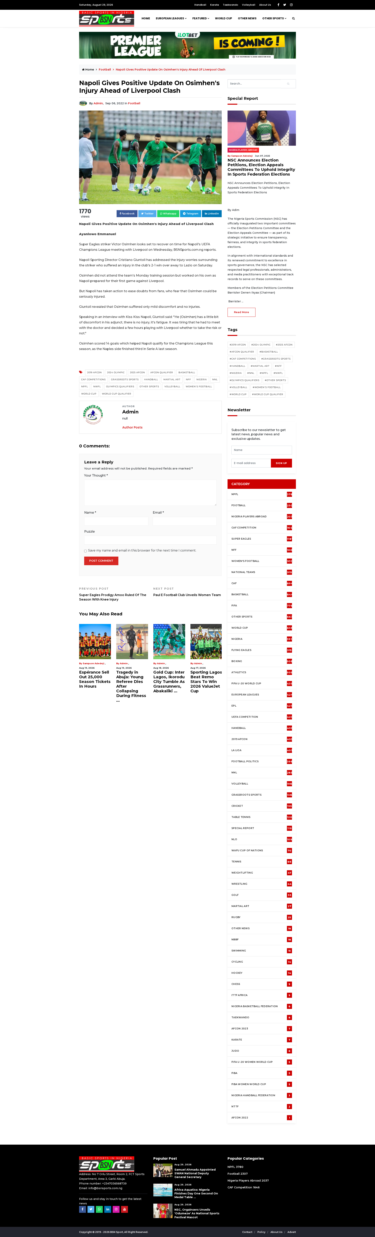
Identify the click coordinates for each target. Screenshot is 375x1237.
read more (241, 312)
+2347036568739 (114, 1183)
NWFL (97, 386)
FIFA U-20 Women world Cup (260, 1062)
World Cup (88, 393)
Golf (261, 895)
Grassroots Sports (125, 379)
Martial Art (171, 379)
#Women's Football (267, 387)
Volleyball (248, 5)
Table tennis (261, 817)
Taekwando (230, 5)
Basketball (187, 372)
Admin (98, 103)
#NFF (278, 366)
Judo (260, 1050)
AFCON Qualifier (161, 372)
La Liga (261, 750)
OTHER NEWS (247, 18)
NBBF (261, 939)
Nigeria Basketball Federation (260, 1006)
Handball (200, 5)
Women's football (261, 561)
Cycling (261, 961)
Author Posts (132, 427)
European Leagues (170, 18)
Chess (260, 984)
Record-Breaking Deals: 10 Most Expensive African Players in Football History (94, 686)
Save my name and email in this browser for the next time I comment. (142, 550)
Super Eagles (262, 538)
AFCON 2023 (260, 1028)
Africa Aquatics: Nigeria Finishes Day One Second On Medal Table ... (196, 1193)
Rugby (261, 917)
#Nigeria (236, 373)
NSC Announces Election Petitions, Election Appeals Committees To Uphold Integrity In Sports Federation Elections (261, 167)
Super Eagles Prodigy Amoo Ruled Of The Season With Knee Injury (112, 594)
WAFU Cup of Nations (261, 850)
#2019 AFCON (238, 344)
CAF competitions (93, 379)
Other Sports (273, 18)
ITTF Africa (260, 995)
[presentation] (251, 463)
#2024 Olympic (261, 344)
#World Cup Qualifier (267, 394)
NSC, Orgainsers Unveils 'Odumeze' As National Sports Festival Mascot (196, 1213)
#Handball (237, 366)
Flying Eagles (261, 650)
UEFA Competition (262, 716)
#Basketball (269, 351)
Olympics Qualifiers (120, 386)
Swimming (261, 950)
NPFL (84, 386)
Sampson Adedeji (242, 155)
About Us (265, 5)
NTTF (260, 1106)
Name (90, 512)
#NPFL (264, 373)
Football (134, 103)
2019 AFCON (94, 372)
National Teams (261, 572)
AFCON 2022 (260, 1117)
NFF (188, 379)
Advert (292, 1232)
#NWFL (278, 373)
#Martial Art (260, 366)
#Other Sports (275, 380)
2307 (244, 1173)
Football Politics (262, 761)
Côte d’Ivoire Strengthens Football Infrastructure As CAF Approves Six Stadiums (130, 686)
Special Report (261, 828)
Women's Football (199, 386)
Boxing (262, 661)
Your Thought (96, 475)
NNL (215, 379)
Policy (261, 1232)
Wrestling (261, 883)
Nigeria (201, 379)
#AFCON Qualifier (242, 351)
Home (146, 18)
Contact (247, 1232)
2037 (265, 1180)
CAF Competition (262, 527)
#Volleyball (238, 387)
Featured (199, 18)
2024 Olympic (116, 372)
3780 (239, 1167)
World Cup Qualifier (116, 393)
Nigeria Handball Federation (260, 1095)
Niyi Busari (89, 663)
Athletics (261, 672)
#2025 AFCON (284, 344)
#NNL (250, 373)
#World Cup (238, 394)
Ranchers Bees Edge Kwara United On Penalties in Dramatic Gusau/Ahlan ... (205, 684)
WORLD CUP (223, 18)
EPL (261, 705)
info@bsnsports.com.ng (105, 1188)
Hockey (261, 973)
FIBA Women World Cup (260, 1084)
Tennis (261, 861)
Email (158, 512)
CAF (262, 583)
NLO (261, 839)
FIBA (260, 1073)
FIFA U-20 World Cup (262, 683)
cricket (261, 806)
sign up (281, 463)
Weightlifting (261, 872)
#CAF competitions (243, 358)
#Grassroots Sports (276, 358)
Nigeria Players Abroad (243, 150)
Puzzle (89, 531)
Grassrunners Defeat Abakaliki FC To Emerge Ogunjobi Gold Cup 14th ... (168, 684)
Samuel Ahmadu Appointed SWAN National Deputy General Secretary (195, 1173)
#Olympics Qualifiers (244, 380)
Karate (214, 5)
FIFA (262, 605)
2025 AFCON (137, 372)
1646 (256, 1187)
